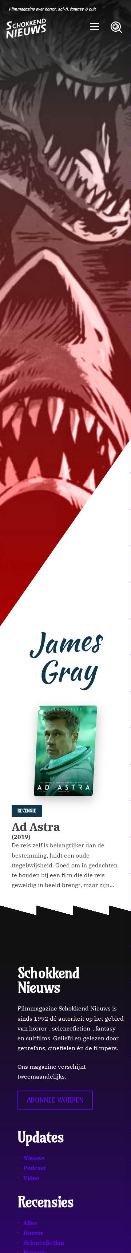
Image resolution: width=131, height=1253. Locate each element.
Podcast (34, 1167)
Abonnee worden (55, 1100)
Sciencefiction (43, 1242)
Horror (33, 1232)
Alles (30, 1222)
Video (31, 1178)
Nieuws (34, 1158)
